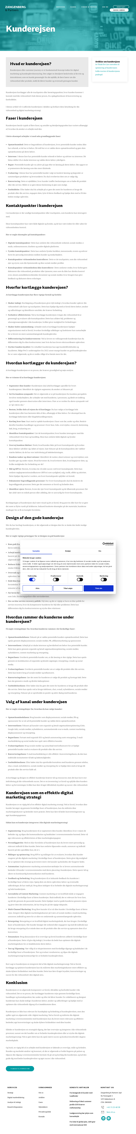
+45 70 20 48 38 (113, 1107)
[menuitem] (61, 6)
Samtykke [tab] (36, 551)
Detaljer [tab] (68, 551)
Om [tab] (99, 551)
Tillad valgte (68, 588)
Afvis (37, 588)
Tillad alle (98, 588)
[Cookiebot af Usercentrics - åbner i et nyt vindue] (104, 544)
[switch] (56, 579)
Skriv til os (111, 1112)
